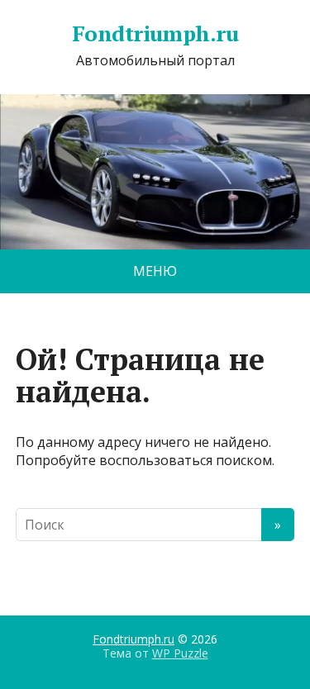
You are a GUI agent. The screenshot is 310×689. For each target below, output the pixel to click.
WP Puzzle (180, 653)
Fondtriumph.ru (155, 34)
